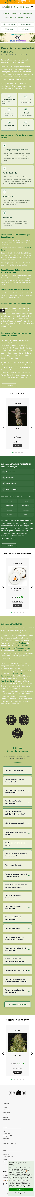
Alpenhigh (5, 1175)
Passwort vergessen (8, 1156)
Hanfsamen (6, 14)
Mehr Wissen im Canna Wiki (17, 1004)
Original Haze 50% (10, 3)
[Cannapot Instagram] (3, 1184)
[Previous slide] (3, 427)
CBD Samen (9, 17)
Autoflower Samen (8, 681)
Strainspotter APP (7, 1135)
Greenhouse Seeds (8, 648)
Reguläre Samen (18, 17)
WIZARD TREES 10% (24, 1)
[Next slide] (32, 427)
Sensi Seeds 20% (23, 3)
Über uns (5, 1107)
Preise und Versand (7, 1109)
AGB (4, 1140)
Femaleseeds (23, 645)
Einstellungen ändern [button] (20, 1193)
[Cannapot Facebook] (6, 1184)
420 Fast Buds (20, 643)
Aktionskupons (6, 1133)
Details (17, 445)
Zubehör (27, 17)
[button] (12, 452)
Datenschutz (6, 1138)
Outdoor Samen (27, 14)
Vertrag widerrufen (7, 1164)
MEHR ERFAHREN (9, 385)
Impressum (5, 1117)
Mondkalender (6, 1119)
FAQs (4, 1161)
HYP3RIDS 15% (11, 1)
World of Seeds (20, 650)
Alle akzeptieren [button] (20, 1189)
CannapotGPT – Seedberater (10, 1143)
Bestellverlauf (6, 1154)
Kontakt (5, 1159)
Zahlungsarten (6, 1112)
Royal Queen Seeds (23, 648)
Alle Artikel (5, 1114)
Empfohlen (5, 1130)
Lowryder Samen (16, 14)
